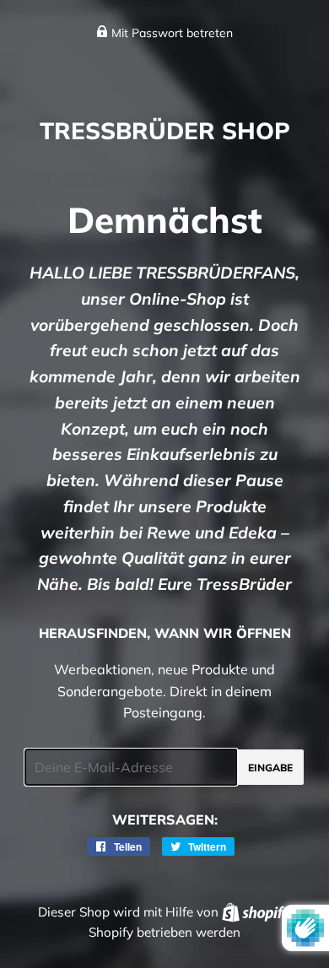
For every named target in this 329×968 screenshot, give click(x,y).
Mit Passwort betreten (170, 33)
